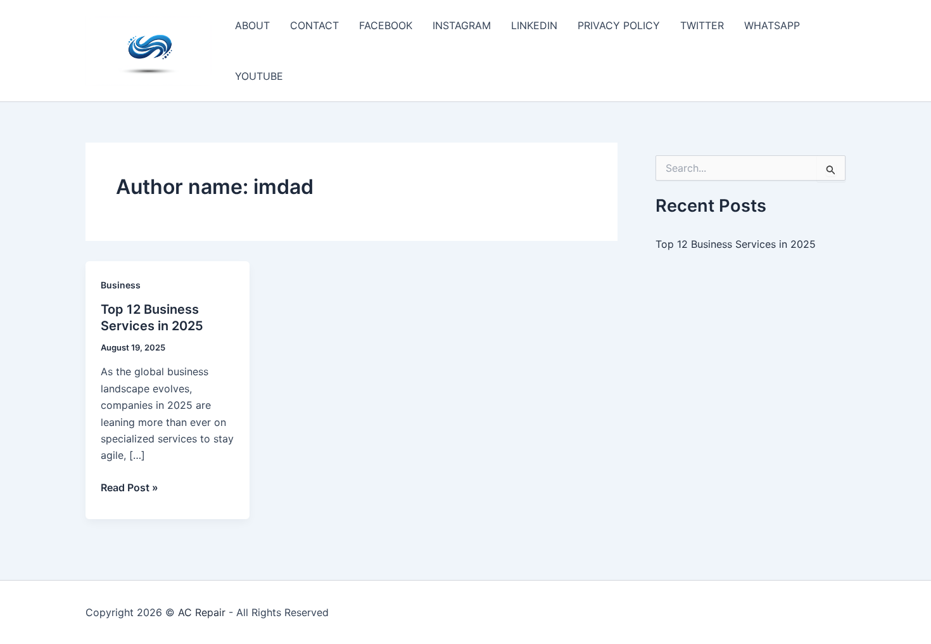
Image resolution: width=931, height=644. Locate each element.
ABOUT (252, 25)
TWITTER (702, 25)
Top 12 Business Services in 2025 (736, 244)
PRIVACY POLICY (619, 25)
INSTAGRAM (462, 25)
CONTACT (314, 25)
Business (121, 285)
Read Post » (129, 488)
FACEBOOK (385, 25)
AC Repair (201, 612)
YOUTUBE (259, 76)
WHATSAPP (772, 25)
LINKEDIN (534, 25)
